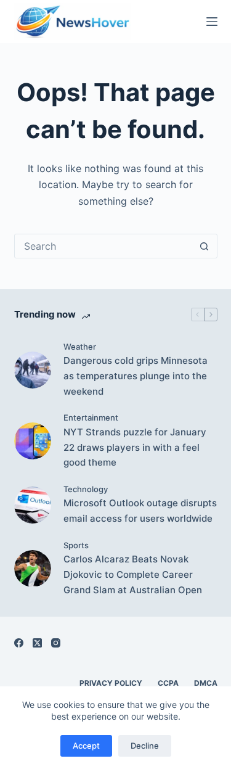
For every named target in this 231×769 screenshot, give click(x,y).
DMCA (205, 683)
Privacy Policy (110, 683)
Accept (86, 745)
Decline (145, 745)
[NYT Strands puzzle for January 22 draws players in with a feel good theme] (32, 440)
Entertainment (90, 417)
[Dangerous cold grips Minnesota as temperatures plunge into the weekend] (32, 370)
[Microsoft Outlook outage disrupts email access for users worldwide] (32, 505)
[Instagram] (55, 643)
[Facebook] (18, 643)
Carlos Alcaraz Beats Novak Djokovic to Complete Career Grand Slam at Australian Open (132, 574)
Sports (76, 545)
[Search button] (204, 246)
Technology (85, 489)
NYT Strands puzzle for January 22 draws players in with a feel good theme (134, 447)
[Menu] (211, 21)
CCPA (168, 683)
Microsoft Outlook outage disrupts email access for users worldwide (140, 510)
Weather (79, 347)
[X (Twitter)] (37, 643)
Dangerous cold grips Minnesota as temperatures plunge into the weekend (135, 376)
